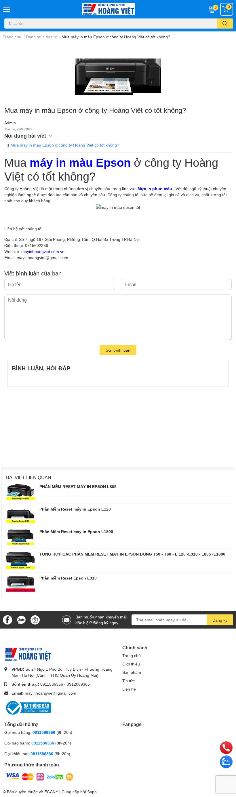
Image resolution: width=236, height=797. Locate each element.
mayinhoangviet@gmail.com (50, 693)
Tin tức (128, 680)
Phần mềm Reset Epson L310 (68, 577)
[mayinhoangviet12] (118, 9)
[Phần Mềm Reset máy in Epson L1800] (20, 537)
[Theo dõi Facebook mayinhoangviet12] (7, 619)
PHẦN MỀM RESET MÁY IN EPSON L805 (78, 486)
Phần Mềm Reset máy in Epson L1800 (76, 531)
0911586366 (51, 684)
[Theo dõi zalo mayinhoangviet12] (21, 619)
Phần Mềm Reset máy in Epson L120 (75, 509)
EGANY (51, 791)
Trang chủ (131, 655)
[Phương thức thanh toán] (39, 776)
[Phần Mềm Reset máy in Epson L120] (20, 515)
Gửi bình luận (118, 350)
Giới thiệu (131, 663)
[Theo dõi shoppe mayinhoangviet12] (35, 620)
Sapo (92, 791)
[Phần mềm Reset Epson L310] (20, 583)
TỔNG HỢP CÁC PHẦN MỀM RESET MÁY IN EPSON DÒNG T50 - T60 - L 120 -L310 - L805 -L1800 (132, 554)
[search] (225, 23)
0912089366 (78, 684)
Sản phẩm (131, 672)
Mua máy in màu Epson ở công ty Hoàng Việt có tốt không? (65, 144)
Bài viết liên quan (28, 477)
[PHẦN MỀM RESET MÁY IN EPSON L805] (20, 492)
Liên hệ (129, 689)
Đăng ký (219, 620)
